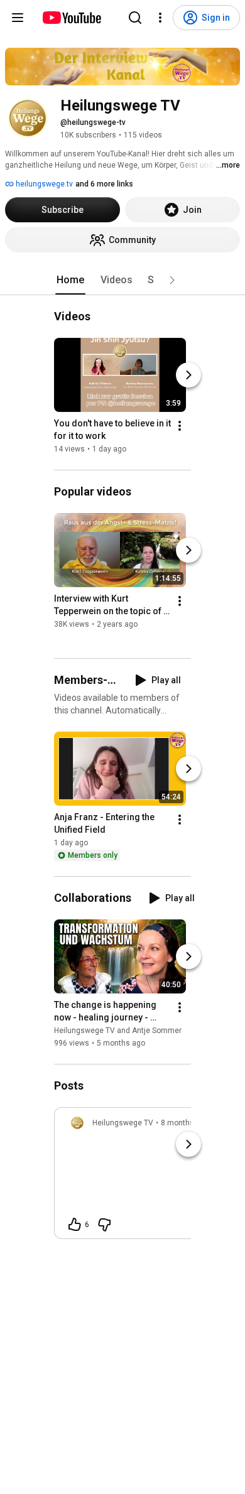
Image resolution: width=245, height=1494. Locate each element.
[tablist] (122, 280)
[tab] (70, 280)
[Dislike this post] (104, 1225)
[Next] (188, 374)
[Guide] (17, 17)
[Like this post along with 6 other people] (75, 1225)
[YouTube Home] (71, 17)
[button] (172, 280)
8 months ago (185, 1122)
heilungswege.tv (43, 184)
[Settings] (160, 17)
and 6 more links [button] (104, 184)
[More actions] (179, 425)
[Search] (135, 17)
